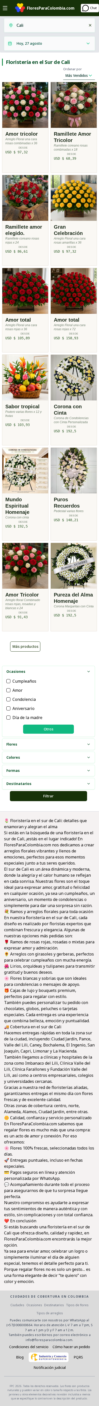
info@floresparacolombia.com (49, 1340)
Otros (48, 729)
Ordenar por (72, 69)
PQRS (78, 1357)
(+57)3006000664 (19, 1325)
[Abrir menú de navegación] (5, 8)
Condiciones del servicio (28, 1346)
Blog (20, 1357)
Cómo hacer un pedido (71, 1346)
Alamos (30, 1111)
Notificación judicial (50, 1367)
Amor (17, 690)
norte (73, 1105)
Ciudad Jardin (51, 1111)
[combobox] (50, 25)
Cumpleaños (24, 681)
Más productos (25, 646)
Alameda (12, 1111)
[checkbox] (8, 681)
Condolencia (24, 699)
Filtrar (48, 796)
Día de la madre (27, 717)
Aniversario (23, 708)
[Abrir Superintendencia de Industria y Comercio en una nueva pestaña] (49, 1357)
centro (60, 1105)
